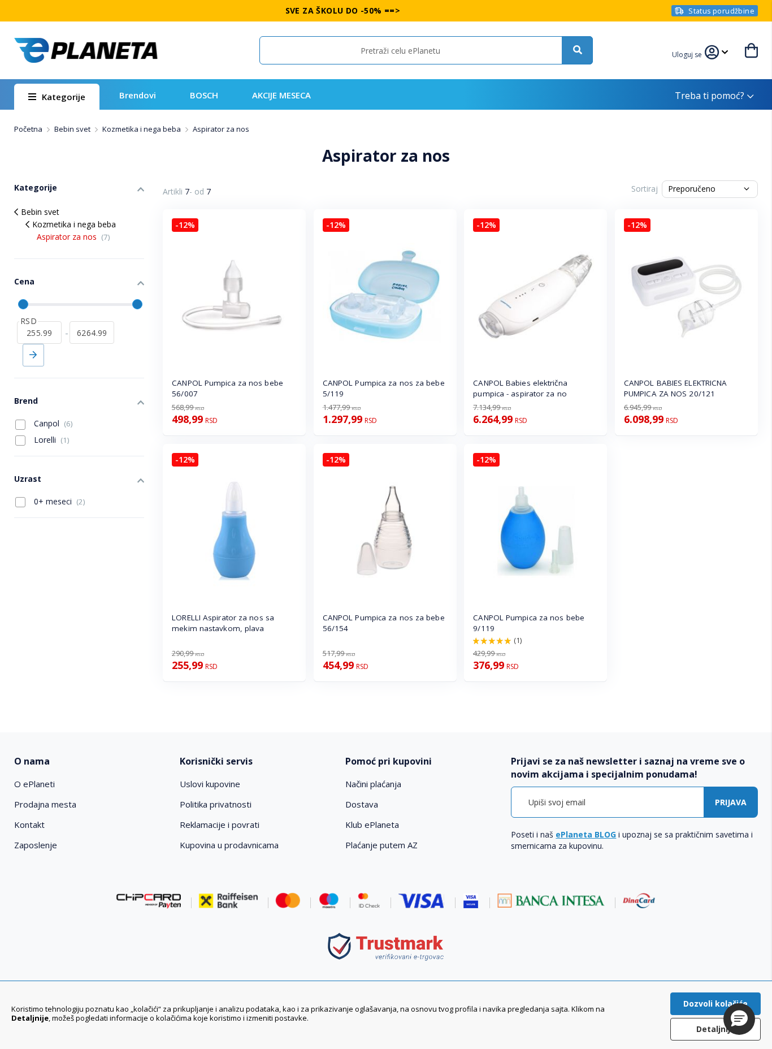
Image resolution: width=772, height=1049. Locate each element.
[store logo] (86, 50)
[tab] (89, 761)
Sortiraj (644, 188)
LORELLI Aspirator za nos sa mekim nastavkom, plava (223, 622)
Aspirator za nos (73, 236)
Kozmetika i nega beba (142, 129)
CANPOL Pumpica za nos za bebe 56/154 (384, 622)
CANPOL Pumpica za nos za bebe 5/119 (384, 388)
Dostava (361, 804)
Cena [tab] (24, 281)
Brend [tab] (26, 400)
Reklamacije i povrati (219, 824)
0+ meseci (58, 501)
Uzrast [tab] (27, 478)
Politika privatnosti (215, 804)
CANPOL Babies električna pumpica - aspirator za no (520, 388)
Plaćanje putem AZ (381, 845)
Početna (29, 129)
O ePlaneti (34, 783)
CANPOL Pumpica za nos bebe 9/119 (528, 622)
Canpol (52, 423)
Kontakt (29, 824)
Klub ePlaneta (372, 824)
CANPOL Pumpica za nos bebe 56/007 (227, 388)
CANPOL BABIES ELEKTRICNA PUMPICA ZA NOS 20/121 (675, 388)
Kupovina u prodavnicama (229, 845)
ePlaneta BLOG (586, 834)
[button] (688, 53)
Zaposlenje (35, 845)
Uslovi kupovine (210, 783)
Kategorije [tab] (35, 187)
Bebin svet (73, 129)
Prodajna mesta (45, 804)
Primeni (33, 355)
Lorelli (51, 439)
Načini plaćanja (373, 783)
